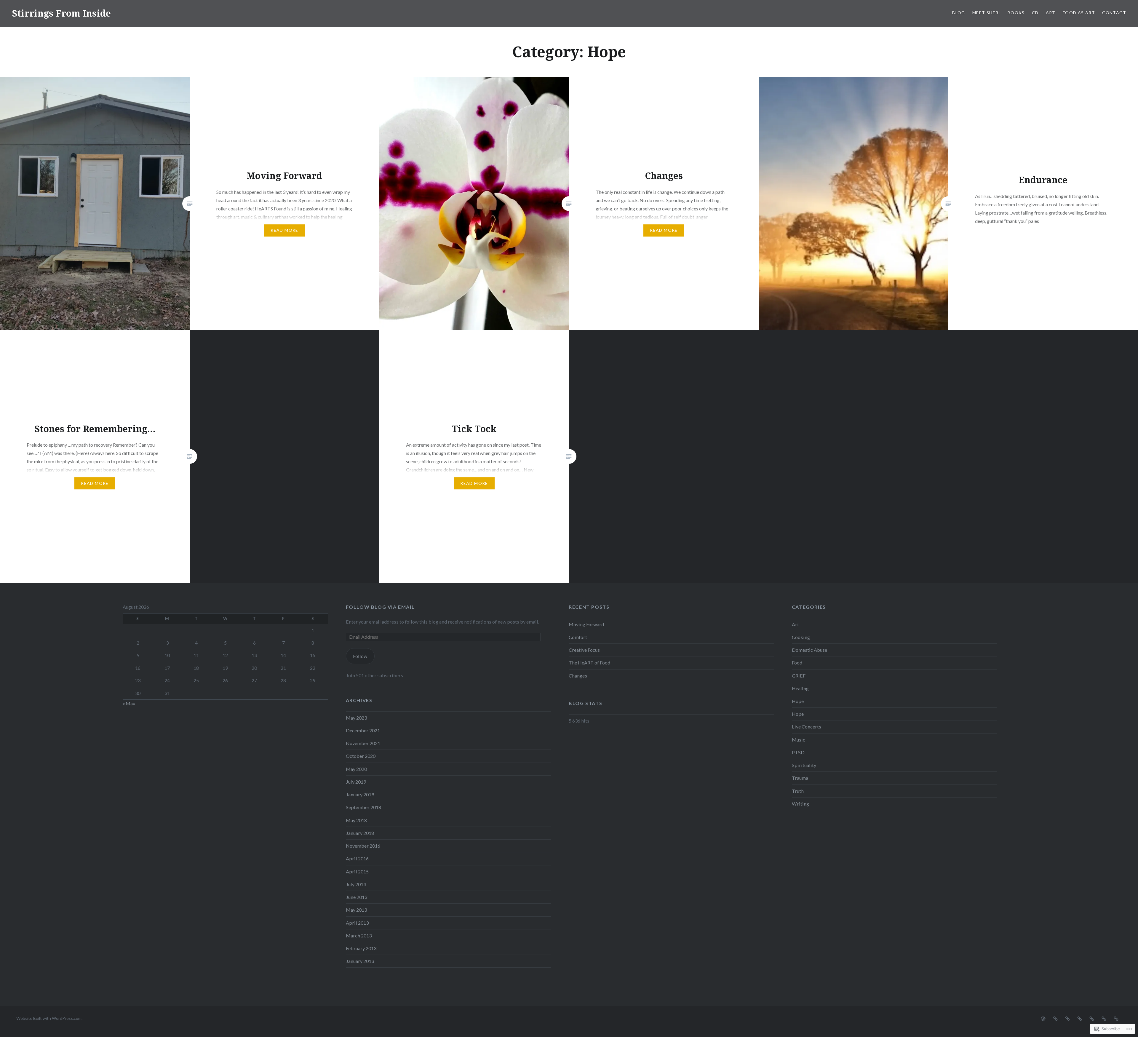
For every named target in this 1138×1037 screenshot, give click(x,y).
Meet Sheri (986, 12)
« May (129, 703)
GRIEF (798, 675)
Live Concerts (806, 726)
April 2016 (357, 858)
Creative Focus (584, 650)
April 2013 (357, 923)
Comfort (578, 637)
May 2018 (356, 820)
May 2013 (356, 910)
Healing (800, 688)
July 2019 (356, 781)
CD (1035, 12)
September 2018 (363, 807)
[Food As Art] (1104, 1018)
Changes (578, 675)
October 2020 (360, 756)
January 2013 (360, 961)
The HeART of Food (589, 662)
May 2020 (356, 769)
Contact (1114, 12)
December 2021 (363, 730)
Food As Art (1079, 12)
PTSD (798, 752)
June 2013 (356, 897)
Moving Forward (586, 624)
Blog (958, 12)
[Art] (1092, 1018)
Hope (798, 701)
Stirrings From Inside (61, 13)
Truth (798, 791)
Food (797, 662)
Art (1051, 12)
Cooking (801, 637)
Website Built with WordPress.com (48, 1018)
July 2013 (356, 884)
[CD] (1080, 1018)
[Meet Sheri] (1055, 1018)
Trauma (800, 778)
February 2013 (361, 948)
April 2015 (357, 871)
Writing (800, 803)
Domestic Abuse (809, 650)
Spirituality (804, 765)
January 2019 (360, 794)
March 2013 (359, 935)
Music (798, 739)
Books (1016, 12)
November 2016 (363, 846)
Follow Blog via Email (380, 607)
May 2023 (356, 717)
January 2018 (360, 833)
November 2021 (363, 743)
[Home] (1043, 1018)
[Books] (1067, 1018)
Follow (360, 656)
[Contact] (1116, 1018)
